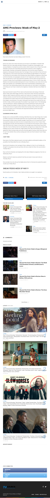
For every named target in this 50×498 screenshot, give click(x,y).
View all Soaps (24, 302)
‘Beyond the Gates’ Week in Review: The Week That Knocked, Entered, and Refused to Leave (33, 264)
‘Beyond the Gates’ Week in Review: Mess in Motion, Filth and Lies (32, 277)
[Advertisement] (25, 12)
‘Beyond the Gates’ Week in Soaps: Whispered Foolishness (33, 249)
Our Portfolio (43, 494)
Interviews (12, 205)
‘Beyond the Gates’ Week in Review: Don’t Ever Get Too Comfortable (39, 229)
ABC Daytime (33, 177)
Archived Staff (10, 31)
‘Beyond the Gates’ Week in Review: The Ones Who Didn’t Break (33, 290)
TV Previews (10, 177)
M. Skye (12, 227)
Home (33, 494)
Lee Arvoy (36, 221)
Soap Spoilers (44, 177)
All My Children (38, 177)
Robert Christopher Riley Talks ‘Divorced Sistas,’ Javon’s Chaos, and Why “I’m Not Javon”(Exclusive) (17, 209)
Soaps (6, 177)
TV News (34, 205)
